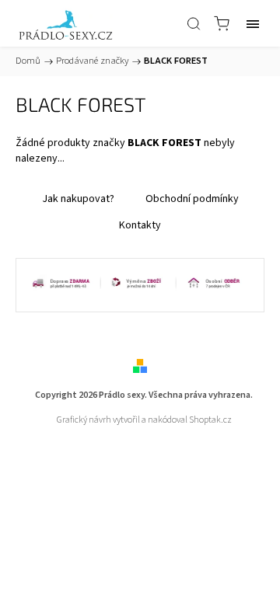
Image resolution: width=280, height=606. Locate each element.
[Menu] (252, 23)
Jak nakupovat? (78, 199)
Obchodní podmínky (192, 199)
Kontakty (140, 225)
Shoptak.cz (210, 420)
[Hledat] (193, 23)
